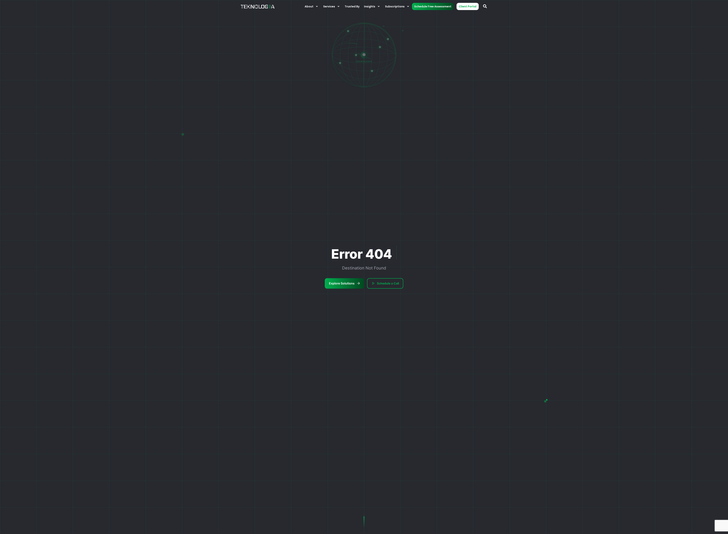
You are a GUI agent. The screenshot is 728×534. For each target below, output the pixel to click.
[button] (311, 6)
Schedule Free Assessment (432, 6)
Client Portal (467, 6)
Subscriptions (395, 6)
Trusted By (352, 6)
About (309, 6)
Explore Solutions (342, 283)
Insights (369, 6)
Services (329, 6)
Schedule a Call (388, 283)
